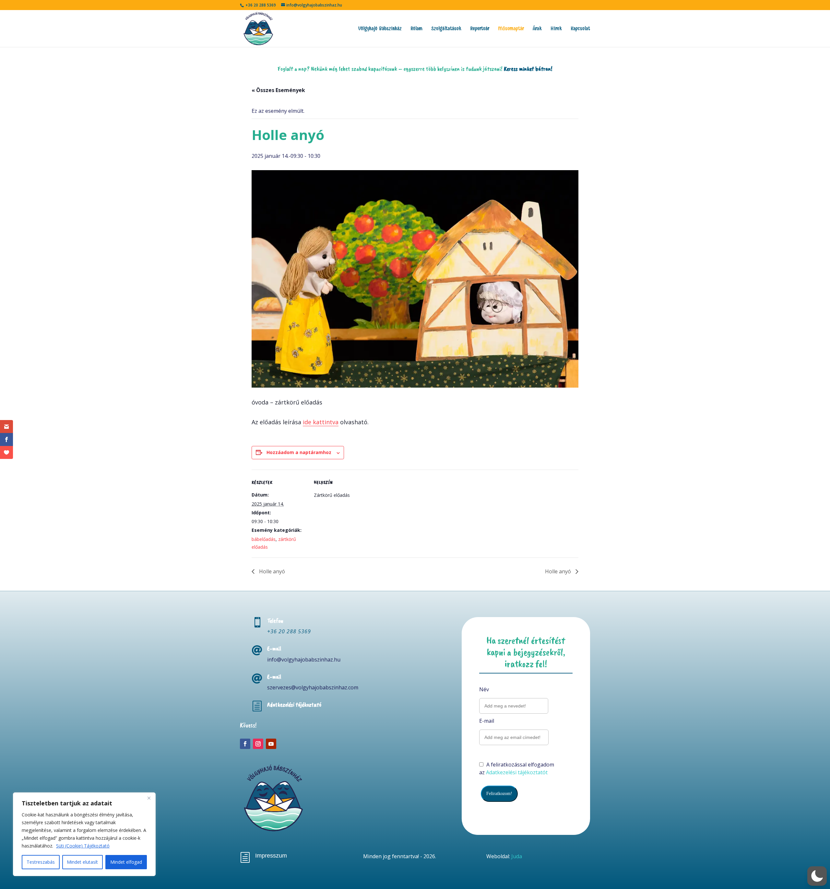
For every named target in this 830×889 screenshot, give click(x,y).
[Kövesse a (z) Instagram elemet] (258, 744)
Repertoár (479, 28)
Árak (537, 28)
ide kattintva (320, 422)
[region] (84, 834)
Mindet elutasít (82, 862)
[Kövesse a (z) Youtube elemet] (271, 744)
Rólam (416, 28)
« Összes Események (278, 90)
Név (484, 689)
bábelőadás (264, 539)
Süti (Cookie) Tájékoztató (83, 846)
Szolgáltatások (446, 28)
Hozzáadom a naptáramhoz (299, 452)
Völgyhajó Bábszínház (380, 28)
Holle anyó (271, 571)
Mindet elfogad (126, 862)
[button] (817, 876)
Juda (516, 856)
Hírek (556, 28)
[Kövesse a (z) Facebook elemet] (245, 744)
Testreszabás (41, 862)
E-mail (486, 720)
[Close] (149, 798)
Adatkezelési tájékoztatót (517, 772)
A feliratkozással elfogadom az (516, 768)
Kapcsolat (580, 28)
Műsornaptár (511, 28)
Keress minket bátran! (528, 69)
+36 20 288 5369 (289, 631)
